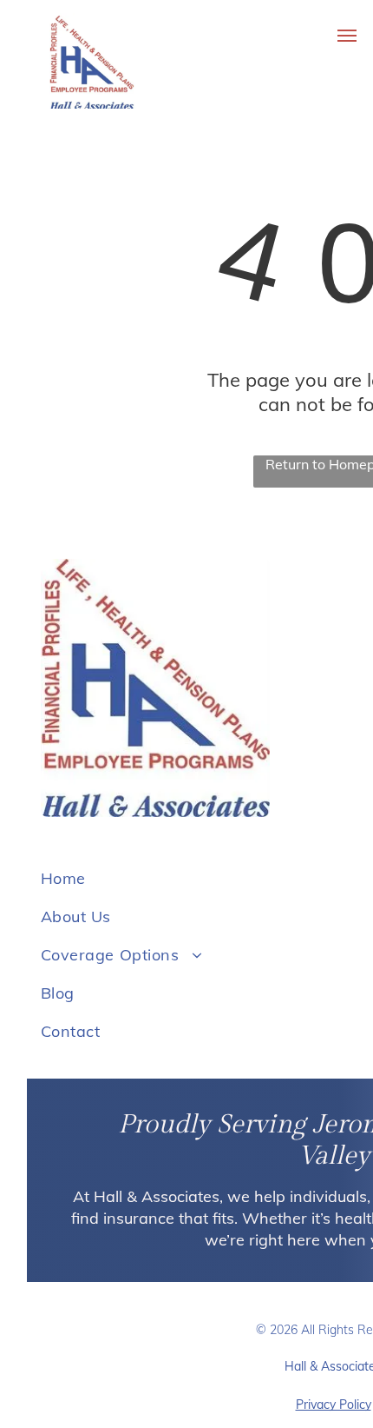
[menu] (347, 35)
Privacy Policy (333, 1404)
